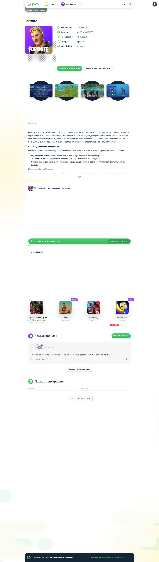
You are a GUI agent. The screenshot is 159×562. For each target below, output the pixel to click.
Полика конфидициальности (114, 557)
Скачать (81, 46)
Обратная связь (96, 557)
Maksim (40, 345)
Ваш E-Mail (85, 388)
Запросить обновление (98, 68)
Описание (33, 123)
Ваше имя (31, 388)
